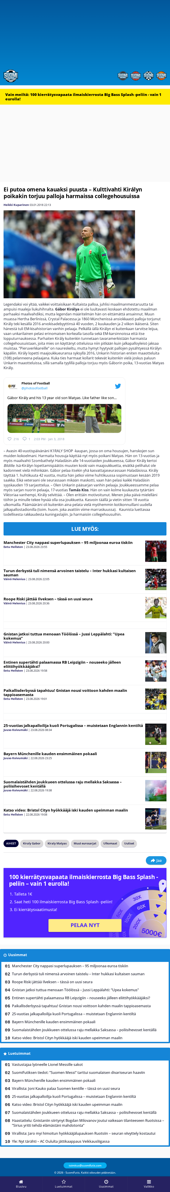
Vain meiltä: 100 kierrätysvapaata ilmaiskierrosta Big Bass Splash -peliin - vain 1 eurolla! (83, 96)
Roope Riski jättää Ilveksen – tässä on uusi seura (48, 598)
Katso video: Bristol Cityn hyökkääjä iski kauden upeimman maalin (66, 810)
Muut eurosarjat (85, 843)
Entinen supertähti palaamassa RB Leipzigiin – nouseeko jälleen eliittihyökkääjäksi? (62, 664)
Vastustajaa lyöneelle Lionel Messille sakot (47, 1064)
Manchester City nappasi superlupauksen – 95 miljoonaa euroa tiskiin (68, 542)
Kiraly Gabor (32, 843)
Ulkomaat (110, 843)
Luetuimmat (19, 1053)
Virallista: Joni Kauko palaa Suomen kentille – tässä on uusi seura (66, 1088)
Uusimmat (17, 954)
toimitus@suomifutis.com (85, 1165)
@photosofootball (34, 388)
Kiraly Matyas (57, 843)
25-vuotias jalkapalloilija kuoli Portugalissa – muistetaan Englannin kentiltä (73, 725)
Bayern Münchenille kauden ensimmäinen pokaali (50, 753)
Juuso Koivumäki (16, 730)
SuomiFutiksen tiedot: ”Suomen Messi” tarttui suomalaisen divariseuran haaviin (78, 1072)
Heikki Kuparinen (16, 205)
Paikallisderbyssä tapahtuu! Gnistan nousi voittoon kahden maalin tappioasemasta (65, 692)
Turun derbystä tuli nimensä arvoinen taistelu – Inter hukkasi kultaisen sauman (70, 572)
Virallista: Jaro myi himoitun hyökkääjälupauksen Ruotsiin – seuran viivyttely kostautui (83, 1133)
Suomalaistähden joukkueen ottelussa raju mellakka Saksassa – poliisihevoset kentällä (63, 784)
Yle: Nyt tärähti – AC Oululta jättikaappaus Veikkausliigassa (61, 1141)
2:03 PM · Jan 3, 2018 (49, 439)
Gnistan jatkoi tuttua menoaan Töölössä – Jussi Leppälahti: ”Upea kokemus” (64, 636)
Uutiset (129, 843)
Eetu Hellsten (13, 547)
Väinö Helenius (14, 579)
